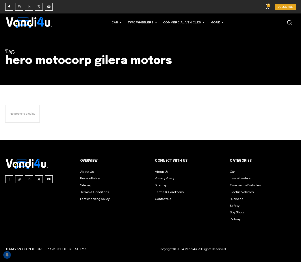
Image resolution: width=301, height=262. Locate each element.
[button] (289, 22)
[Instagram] (19, 7)
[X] (39, 7)
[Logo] (29, 22)
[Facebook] (9, 7)
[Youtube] (49, 7)
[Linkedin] (29, 7)
